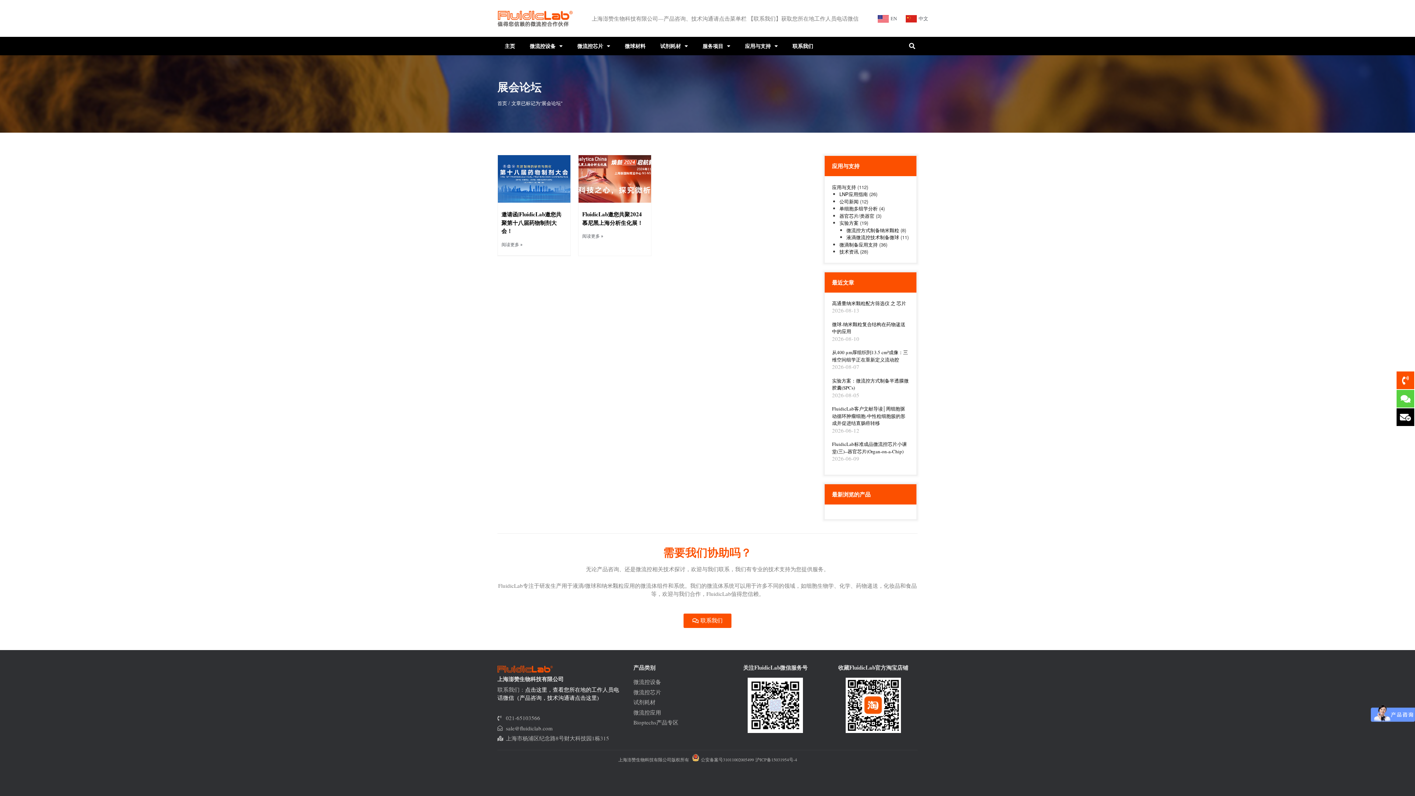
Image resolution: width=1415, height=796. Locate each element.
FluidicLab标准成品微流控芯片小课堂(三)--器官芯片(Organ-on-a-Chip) (869, 448)
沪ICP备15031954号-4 (776, 759)
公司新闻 (849, 201)
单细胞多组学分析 (858, 208)
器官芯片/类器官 (856, 215)
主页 (510, 46)
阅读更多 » (512, 244)
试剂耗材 (670, 46)
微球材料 (635, 46)
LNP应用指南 (853, 194)
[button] (912, 46)
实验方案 (849, 222)
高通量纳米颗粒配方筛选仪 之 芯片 (869, 303)
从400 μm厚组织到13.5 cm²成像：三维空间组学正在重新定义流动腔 (870, 356)
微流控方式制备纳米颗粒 (872, 230)
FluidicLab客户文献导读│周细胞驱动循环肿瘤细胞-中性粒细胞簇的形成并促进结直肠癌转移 (868, 415)
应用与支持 (758, 46)
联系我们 (803, 46)
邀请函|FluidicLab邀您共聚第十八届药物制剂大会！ (532, 222)
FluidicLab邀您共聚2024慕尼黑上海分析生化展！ (612, 218)
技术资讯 (849, 251)
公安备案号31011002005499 (726, 759)
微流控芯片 (590, 46)
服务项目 (713, 46)
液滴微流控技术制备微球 (872, 237)
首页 (502, 103)
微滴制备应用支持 (858, 244)
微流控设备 (543, 46)
